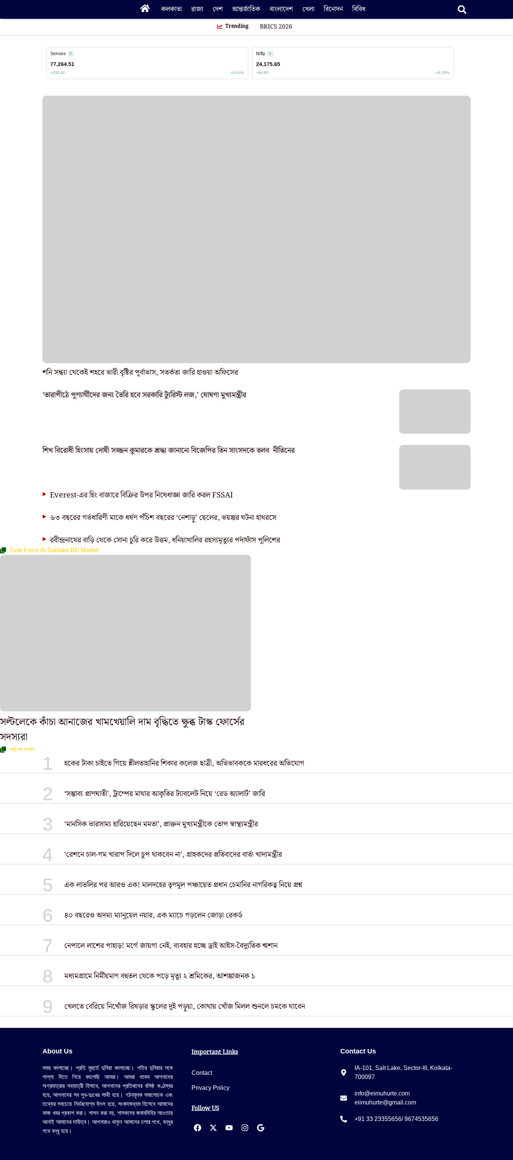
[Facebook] (198, 1128)
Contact (202, 1073)
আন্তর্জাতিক (246, 9)
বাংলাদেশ (281, 9)
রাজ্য (197, 9)
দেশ (218, 9)
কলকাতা (171, 9)
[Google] (261, 1128)
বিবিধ (358, 9)
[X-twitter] (213, 1128)
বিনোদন (333, 9)
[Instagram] (245, 1128)
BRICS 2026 (276, 27)
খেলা (308, 9)
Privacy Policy (210, 1088)
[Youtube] (229, 1128)
